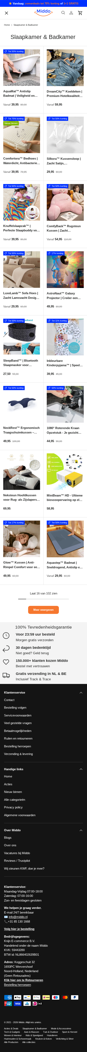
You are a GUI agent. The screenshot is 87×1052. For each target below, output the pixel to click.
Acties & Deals (11, 1028)
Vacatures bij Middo (20, 281)
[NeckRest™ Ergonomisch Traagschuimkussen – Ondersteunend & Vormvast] (21, 404)
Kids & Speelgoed (34, 1035)
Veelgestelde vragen (20, 290)
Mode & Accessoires (61, 1028)
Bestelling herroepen (20, 315)
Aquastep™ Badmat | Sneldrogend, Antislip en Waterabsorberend (64, 567)
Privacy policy (16, 255)
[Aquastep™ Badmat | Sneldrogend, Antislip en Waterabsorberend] (65, 539)
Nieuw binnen (13, 792)
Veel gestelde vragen (18, 723)
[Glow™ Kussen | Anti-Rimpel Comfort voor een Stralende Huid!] (21, 539)
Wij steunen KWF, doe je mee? (27, 349)
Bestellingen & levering (22, 332)
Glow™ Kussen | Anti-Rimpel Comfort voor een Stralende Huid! (21, 567)
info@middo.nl (18, 917)
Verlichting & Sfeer (65, 1039)
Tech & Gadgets (12, 1032)
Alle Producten (11, 1042)
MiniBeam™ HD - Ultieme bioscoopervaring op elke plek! (65, 500)
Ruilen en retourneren (21, 324)
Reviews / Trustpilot (17, 860)
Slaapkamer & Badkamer (34, 1028)
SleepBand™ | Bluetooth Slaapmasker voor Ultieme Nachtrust (20, 365)
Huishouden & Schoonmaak (17, 1039)
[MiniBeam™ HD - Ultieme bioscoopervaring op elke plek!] (65, 471)
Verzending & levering (18, 754)
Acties (8, 784)
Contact (12, 238)
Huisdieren (52, 1035)
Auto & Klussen (31, 1032)
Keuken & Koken (43, 1039)
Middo (21, 1022)
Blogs (11, 230)
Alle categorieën (17, 264)
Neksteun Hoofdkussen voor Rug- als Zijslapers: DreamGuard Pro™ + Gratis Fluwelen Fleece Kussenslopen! (20, 504)
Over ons (13, 247)
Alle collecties (28, 1042)
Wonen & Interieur (13, 1035)
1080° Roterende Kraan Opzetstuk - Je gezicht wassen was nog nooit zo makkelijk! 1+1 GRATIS (65, 434)
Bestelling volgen (18, 273)
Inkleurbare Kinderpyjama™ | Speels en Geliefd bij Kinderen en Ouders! (65, 367)
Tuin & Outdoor (50, 1032)
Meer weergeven (43, 609)
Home (8, 776)
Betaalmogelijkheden (21, 307)
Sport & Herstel (69, 1032)
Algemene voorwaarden (23, 341)
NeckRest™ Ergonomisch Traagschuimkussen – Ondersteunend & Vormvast (21, 434)
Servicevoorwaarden (21, 298)
